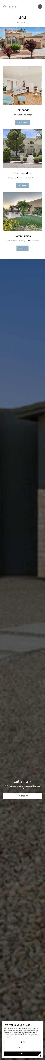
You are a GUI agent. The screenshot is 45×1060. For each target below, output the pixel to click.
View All (22, 185)
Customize (22, 1048)
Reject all (22, 1042)
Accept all (22, 1054)
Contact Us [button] (22, 796)
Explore (22, 248)
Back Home (22, 122)
